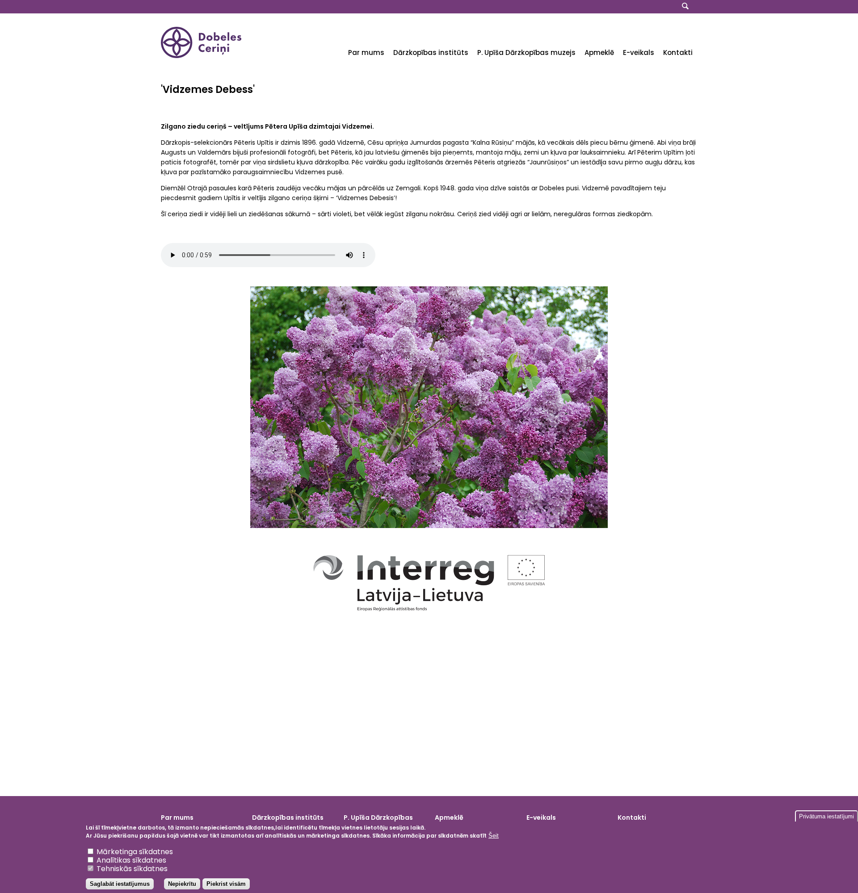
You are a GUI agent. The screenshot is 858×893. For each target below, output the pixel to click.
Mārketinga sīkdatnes (135, 852)
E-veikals (638, 52)
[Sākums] (201, 55)
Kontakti (678, 52)
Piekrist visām (226, 883)
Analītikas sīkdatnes (131, 860)
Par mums (366, 52)
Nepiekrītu (182, 883)
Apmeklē (599, 52)
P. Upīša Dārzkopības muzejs (526, 52)
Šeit (493, 835)
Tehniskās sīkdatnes (132, 869)
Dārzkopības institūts (430, 52)
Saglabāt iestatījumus (120, 883)
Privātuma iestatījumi (826, 816)
